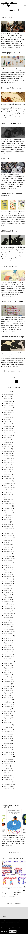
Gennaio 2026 (7, 403)
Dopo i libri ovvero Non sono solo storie (11, 195)
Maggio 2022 (7, 494)
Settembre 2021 (8, 513)
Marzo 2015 (7, 672)
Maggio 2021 (7, 519)
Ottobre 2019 (7, 560)
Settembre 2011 (8, 761)
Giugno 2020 (7, 542)
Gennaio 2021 (7, 529)
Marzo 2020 (7, 549)
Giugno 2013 (7, 716)
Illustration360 (6, 17)
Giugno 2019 (7, 567)
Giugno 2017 (7, 615)
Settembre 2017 (8, 613)
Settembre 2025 (8, 412)
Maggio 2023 (7, 469)
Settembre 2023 (8, 462)
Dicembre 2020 (8, 531)
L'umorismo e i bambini (9, 266)
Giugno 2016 (7, 640)
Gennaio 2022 (7, 503)
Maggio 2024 (7, 444)
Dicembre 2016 (8, 629)
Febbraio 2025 (8, 426)
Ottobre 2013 (7, 709)
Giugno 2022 (7, 492)
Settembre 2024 (8, 437)
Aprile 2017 (7, 620)
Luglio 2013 (7, 713)
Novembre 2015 (8, 656)
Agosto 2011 (7, 763)
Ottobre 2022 (7, 485)
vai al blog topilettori (14, 904)
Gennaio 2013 (7, 727)
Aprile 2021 (7, 522)
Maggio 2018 (7, 595)
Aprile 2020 (7, 547)
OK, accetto (4, 931)
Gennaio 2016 (7, 652)
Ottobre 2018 (7, 586)
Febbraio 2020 (8, 551)
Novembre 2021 (8, 508)
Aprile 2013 (7, 720)
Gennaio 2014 (7, 702)
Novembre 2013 (8, 706)
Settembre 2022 (8, 487)
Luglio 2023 (7, 465)
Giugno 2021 (7, 517)
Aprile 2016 (7, 645)
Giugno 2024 (7, 442)
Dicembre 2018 (8, 581)
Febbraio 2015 (7, 674)
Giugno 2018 (7, 592)
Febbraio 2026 (8, 401)
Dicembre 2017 (8, 606)
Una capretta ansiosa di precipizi (13, 337)
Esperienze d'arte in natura (11, 88)
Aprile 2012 (7, 745)
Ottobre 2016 (7, 633)
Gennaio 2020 (7, 554)
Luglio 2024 (7, 440)
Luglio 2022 (7, 490)
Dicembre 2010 (8, 782)
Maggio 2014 (7, 693)
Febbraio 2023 (8, 476)
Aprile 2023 (7, 472)
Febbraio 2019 (8, 576)
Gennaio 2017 (7, 627)
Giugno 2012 (7, 741)
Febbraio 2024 (8, 451)
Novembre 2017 (8, 608)
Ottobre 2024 (7, 435)
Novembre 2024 (8, 433)
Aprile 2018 (7, 597)
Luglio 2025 (7, 414)
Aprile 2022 (7, 497)
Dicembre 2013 (8, 704)
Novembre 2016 (8, 631)
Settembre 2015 (8, 661)
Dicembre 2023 (8, 456)
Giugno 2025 (7, 417)
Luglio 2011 (7, 766)
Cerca (17, 381)
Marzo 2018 (7, 599)
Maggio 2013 (7, 718)
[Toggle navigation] (25, 4)
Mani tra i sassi (6, 158)
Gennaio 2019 (7, 579)
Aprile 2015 (7, 670)
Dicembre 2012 (8, 729)
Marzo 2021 (7, 524)
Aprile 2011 (7, 772)
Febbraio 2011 (7, 777)
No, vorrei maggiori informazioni (10, 928)
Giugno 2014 (7, 690)
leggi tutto (17, 47)
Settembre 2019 (8, 563)
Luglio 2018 (7, 590)
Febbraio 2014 (8, 700)
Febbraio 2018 (7, 601)
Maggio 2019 (7, 570)
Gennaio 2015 (7, 677)
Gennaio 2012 (7, 752)
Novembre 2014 (8, 681)
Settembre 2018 (8, 588)
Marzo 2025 (7, 424)
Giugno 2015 (7, 665)
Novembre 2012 (8, 731)
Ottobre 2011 (7, 759)
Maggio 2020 (7, 544)
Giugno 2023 (7, 467)
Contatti (4, 913)
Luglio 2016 (7, 638)
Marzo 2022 (7, 499)
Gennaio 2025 (7, 428)
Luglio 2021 (7, 515)
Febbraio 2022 (8, 501)
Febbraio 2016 (8, 649)
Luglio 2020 (7, 540)
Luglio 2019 (7, 565)
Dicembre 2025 (8, 405)
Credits (4, 916)
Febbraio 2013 (7, 725)
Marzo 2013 (7, 722)
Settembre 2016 (8, 636)
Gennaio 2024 (7, 453)
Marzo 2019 (7, 574)
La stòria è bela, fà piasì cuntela (12, 301)
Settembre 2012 (8, 736)
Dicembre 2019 (8, 556)
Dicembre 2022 (8, 481)
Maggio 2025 (7, 419)
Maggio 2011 (7, 770)
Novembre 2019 (8, 558)
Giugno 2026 (7, 392)
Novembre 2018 (8, 583)
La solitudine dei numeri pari (11, 123)
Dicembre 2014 (8, 679)
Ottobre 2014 (7, 684)
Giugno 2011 (7, 768)
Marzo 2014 (7, 697)
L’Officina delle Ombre (9, 231)
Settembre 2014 (8, 686)
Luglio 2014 (7, 688)
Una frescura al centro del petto (13, 858)
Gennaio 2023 (7, 478)
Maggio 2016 (7, 643)
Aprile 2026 (7, 396)
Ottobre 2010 (7, 786)
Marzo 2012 (7, 747)
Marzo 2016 (7, 647)
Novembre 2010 (8, 784)
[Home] (9, 4)
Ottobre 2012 (7, 734)
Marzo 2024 (7, 449)
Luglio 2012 (7, 738)
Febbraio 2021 (7, 526)
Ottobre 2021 (7, 510)
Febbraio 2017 (7, 624)
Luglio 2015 (7, 663)
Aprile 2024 (7, 446)
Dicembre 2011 (8, 754)
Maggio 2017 (7, 617)
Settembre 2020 (8, 538)
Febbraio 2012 (7, 750)
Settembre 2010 (8, 789)
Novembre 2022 (8, 483)
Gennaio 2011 (7, 779)
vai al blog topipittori (14, 852)
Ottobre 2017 (7, 611)
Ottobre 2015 (7, 659)
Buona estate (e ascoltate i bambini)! (11, 806)
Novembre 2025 (8, 408)
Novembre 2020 (8, 533)
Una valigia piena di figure (10, 53)
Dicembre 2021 (8, 506)
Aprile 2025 (7, 421)
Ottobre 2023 (7, 460)
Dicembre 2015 (8, 654)
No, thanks (12, 931)
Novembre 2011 (8, 757)
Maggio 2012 (7, 743)
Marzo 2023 (7, 474)
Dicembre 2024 (8, 430)
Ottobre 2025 (7, 410)
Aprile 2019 (7, 572)
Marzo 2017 (7, 622)
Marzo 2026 (7, 399)
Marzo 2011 (7, 775)
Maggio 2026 (7, 394)
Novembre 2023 (8, 458)
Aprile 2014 (7, 695)
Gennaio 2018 (7, 604)
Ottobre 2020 (7, 535)
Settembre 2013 (8, 711)
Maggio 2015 (7, 668)
